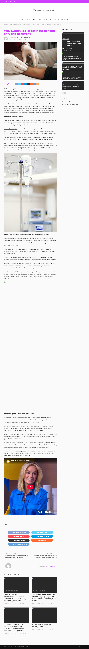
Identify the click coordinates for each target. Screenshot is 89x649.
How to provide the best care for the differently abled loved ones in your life (72, 67)
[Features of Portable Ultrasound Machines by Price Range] (73, 75)
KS (8, 524)
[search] (84, 1)
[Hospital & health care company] (44, 10)
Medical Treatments (61, 20)
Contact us (12, 1)
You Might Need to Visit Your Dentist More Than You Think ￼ (71, 44)
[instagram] (82, 1)
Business (6, 27)
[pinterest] (79, 1)
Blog (6, 1)
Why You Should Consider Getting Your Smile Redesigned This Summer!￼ (71, 58)
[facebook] (75, 1)
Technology (14, 590)
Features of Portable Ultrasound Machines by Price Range (72, 77)
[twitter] (77, 1)
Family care (37, 20)
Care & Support (25, 20)
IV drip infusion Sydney (11, 129)
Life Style (42, 590)
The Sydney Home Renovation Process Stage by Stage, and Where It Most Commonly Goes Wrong (44, 598)
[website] (13, 566)
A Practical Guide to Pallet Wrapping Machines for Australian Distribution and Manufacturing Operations (14, 628)
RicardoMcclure (14, 37)
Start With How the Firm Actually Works (41, 626)
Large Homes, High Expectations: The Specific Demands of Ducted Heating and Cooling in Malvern (15, 598)
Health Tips (47, 20)
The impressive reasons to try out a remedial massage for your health (72, 86)
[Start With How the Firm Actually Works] (44, 615)
